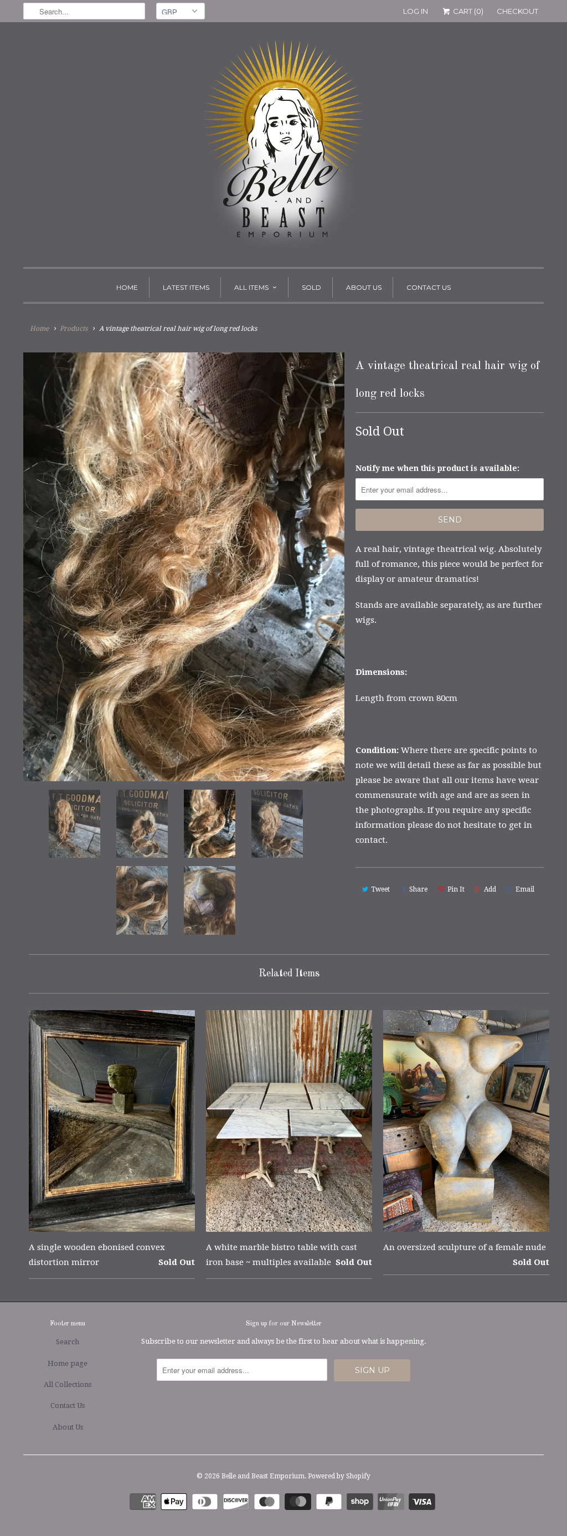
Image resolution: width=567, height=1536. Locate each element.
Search (67, 1342)
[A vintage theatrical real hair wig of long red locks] (183, 566)
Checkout (517, 11)
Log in (415, 11)
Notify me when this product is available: (437, 468)
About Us (364, 287)
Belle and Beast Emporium (263, 1476)
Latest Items (186, 287)
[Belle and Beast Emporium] (283, 147)
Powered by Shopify (339, 1476)
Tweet (380, 889)
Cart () (467, 11)
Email (525, 889)
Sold (311, 287)
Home (127, 287)
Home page (67, 1363)
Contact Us (428, 287)
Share (418, 889)
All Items (251, 287)
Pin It (456, 889)
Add (490, 889)
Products (73, 328)
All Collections (67, 1384)
